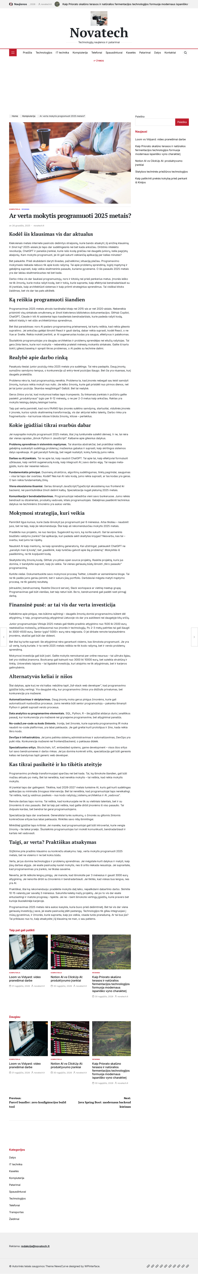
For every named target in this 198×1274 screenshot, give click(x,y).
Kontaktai (170, 52)
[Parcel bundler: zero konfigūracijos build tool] (3, 637)
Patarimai (145, 52)
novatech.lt (39, 225)
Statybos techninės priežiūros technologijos (161, 171)
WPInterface (92, 1266)
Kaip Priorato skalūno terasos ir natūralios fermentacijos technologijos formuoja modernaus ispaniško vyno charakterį (113, 4)
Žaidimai (14, 1219)
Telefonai (96, 52)
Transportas (16, 1212)
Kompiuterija (80, 52)
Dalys (157, 52)
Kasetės (131, 52)
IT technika (62, 52)
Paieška (140, 116)
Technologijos (44, 52)
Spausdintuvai (114, 52)
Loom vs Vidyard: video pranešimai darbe (25, 978)
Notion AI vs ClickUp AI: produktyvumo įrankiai (67, 978)
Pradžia (27, 52)
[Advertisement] (99, 84)
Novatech (99, 32)
